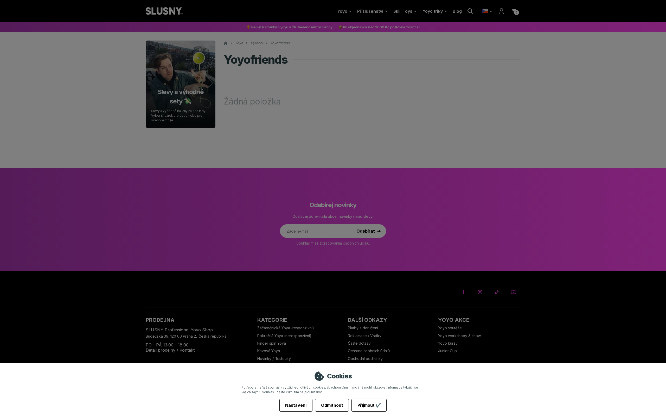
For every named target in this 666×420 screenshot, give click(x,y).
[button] (514, 11)
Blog (457, 11)
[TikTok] (497, 292)
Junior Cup (447, 351)
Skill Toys (402, 11)
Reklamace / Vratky (365, 335)
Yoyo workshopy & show (459, 335)
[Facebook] (463, 292)
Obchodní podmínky (365, 358)
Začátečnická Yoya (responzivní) (285, 328)
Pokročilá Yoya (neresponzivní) (284, 335)
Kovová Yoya (268, 351)
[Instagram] (480, 292)
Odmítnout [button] (332, 405)
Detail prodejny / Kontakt (170, 350)
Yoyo (342, 11)
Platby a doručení (363, 328)
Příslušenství (370, 11)
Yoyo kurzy (448, 343)
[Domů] (164, 11)
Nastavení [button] (295, 405)
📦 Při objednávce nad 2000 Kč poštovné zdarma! (379, 27)
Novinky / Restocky (274, 358)
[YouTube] (513, 292)
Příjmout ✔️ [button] (369, 405)
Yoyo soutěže (450, 328)
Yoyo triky (432, 11)
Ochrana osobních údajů (369, 351)
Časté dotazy (360, 343)
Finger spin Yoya (271, 343)
